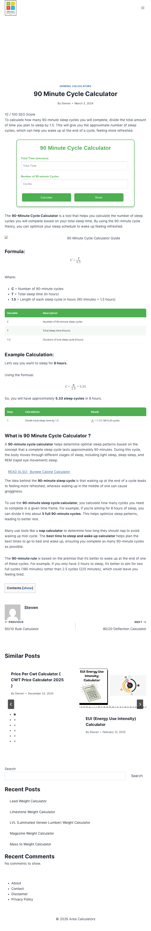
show (27, 588)
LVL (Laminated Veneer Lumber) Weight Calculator (50, 823)
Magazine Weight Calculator (32, 833)
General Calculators (75, 86)
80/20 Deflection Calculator (124, 625)
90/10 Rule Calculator (22, 625)
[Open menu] (142, 8)
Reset (98, 197)
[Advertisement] (75, 45)
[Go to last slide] (11, 704)
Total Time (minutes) (34, 158)
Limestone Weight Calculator (32, 812)
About (16, 883)
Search (10, 769)
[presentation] (112, 687)
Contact (17, 889)
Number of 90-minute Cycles (40, 176)
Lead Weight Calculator (28, 801)
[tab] (15, 714)
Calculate (46, 197)
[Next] (140, 704)
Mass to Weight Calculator (30, 844)
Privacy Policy (22, 899)
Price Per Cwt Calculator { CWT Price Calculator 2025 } (37, 680)
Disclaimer (19, 894)
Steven (66, 103)
